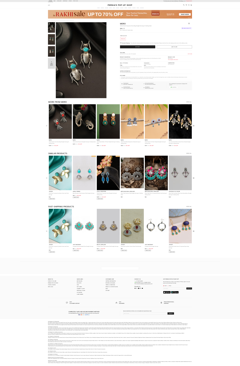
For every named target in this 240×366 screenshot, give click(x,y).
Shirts (58, 340)
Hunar (100, 333)
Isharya (55, 333)
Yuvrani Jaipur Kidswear (84, 355)
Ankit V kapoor (69, 327)
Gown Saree (154, 337)
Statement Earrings (165, 344)
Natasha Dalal (55, 322)
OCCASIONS (79, 292)
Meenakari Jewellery (118, 344)
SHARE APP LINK (189, 288)
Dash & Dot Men (53, 327)
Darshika (146, 327)
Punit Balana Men (169, 327)
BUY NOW (137, 46)
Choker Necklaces (51, 345)
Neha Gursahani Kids (98, 355)
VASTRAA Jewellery (92, 333)
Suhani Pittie (70, 334)
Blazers (102, 340)
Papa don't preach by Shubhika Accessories (55, 334)
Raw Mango (50, 322)
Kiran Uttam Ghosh (160, 322)
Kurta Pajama (119, 340)
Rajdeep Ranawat (72, 323)
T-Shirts (99, 340)
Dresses (75, 337)
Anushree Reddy (74, 322)
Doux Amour (149, 333)
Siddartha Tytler (121, 323)
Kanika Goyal (76, 324)
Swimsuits (132, 337)
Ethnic (168, 340)
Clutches (80, 345)
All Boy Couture (113, 355)
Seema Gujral (115, 323)
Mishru (171, 322)
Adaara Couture (155, 324)
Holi (51, 358)
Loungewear (155, 340)
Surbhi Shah (57, 324)
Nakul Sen (175, 322)
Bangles (65, 344)
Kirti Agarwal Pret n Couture (122, 355)
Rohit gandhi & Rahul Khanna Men (97, 327)
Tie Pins (80, 340)
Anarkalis (53, 337)
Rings (63, 344)
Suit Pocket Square (85, 340)
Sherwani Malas (160, 340)
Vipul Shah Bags (178, 333)
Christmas (88, 358)
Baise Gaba (121, 322)
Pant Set (56, 341)
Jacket (81, 352)
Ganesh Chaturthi (78, 358)
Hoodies (90, 340)
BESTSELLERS (79, 281)
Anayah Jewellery (139, 333)
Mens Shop (188, 340)
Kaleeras (81, 344)
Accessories (150, 340)
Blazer (84, 352)
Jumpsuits (128, 337)
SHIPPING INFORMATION (111, 281)
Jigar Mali (149, 324)
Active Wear (60, 341)
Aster (97, 333)
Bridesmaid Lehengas (96, 337)
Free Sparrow (92, 355)
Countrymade (63, 327)
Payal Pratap (61, 323)
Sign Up (170, 313)
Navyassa (78, 355)
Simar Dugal (122, 324)
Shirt (87, 352)
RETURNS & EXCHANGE (110, 282)
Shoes (64, 345)
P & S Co (53, 355)
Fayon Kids (50, 355)
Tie (67, 341)
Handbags (84, 345)
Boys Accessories (104, 352)
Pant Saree (158, 337)
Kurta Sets (57, 337)
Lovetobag (145, 333)
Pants (69, 340)
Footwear (64, 341)
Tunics (91, 337)
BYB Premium (129, 355)
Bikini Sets (118, 337)
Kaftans (88, 337)
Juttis (73, 345)
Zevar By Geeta (104, 333)
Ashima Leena (153, 323)
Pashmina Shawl (137, 345)
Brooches (70, 341)
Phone (170, 285)
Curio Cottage (50, 333)
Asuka (115, 327)
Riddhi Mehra (86, 323)
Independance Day (56, 358)
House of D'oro (124, 333)
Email (166, 285)
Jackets (124, 337)
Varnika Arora (69, 333)
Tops (85, 337)
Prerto (80, 334)
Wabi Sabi (111, 327)
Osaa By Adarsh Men (105, 322)
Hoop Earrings (184, 344)
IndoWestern (175, 340)
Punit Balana (66, 323)
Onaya (140, 322)
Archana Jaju (135, 324)
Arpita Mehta (105, 324)
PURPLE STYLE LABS (52, 281)
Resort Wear (114, 337)
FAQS (107, 288)
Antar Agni (69, 322)
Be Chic (169, 333)
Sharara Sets (81, 337)
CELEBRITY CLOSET (81, 288)
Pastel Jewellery (139, 344)
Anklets (102, 344)
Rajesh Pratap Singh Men (84, 327)
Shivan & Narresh (136, 322)
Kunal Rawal (118, 327)
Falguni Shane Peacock (93, 322)
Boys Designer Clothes (52, 352)
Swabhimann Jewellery (111, 333)
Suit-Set (105, 340)
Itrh (146, 324)
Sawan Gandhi (110, 324)
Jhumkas (176, 344)
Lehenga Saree (148, 337)
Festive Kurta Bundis (181, 340)
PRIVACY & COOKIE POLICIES (112, 286)
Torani (118, 324)
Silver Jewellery (158, 344)
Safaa (139, 324)
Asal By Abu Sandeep (81, 322)
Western (171, 340)
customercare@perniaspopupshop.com (144, 283)
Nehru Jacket (54, 340)
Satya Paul (65, 322)
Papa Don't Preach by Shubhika (53, 323)
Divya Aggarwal (62, 324)
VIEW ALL (189, 102)
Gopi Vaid (94, 324)
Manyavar (130, 322)
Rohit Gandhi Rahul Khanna (145, 323)
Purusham (136, 327)
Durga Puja (84, 358)
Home (49, 20)
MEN (54, 0)
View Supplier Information (173, 59)
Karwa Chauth (97, 358)
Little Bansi (58, 355)
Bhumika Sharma (184, 323)
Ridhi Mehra (126, 322)
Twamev (122, 327)
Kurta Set (57, 352)
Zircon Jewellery (132, 344)
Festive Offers (168, 337)
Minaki (128, 333)
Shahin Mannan (174, 324)
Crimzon (83, 334)
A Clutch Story (154, 333)
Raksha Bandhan (64, 358)
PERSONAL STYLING (81, 290)
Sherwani (61, 340)
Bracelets (59, 344)
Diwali (49, 358)
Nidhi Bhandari (160, 333)
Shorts (96, 340)
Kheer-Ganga (127, 327)
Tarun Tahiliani (127, 323)
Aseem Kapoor (184, 324)
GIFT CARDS (79, 286)
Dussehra (73, 358)
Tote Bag (118, 345)
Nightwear (140, 337)
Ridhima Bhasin (91, 323)
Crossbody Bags (105, 345)
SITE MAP (108, 290)
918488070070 (189, 0)
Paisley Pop (65, 334)
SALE (78, 284)
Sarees (61, 337)
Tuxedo (129, 340)
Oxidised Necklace (58, 345)
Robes (94, 340)
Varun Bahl (161, 323)
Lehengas (49, 337)
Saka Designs (108, 355)
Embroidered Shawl (144, 345)
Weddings (92, 358)
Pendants (112, 344)
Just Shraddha (118, 333)
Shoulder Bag (123, 345)
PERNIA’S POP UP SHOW (53, 282)
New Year (102, 358)
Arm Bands (99, 344)
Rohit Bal (100, 323)
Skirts (122, 337)
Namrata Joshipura (177, 323)
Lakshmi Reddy (66, 355)
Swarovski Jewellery (125, 344)
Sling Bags (99, 345)
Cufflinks (165, 340)
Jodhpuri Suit (124, 340)
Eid (60, 358)
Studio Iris (160, 324)
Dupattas (136, 337)
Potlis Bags (76, 345)
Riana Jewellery (133, 333)
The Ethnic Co (132, 327)
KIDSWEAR (65, 0)
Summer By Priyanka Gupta (114, 322)
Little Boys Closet (73, 355)
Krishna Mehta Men (156, 327)
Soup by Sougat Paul (88, 324)
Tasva (49, 327)
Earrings (53, 344)
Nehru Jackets (65, 352)
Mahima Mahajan (167, 322)
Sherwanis (71, 337)
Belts (70, 345)
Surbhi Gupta (130, 324)
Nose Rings (73, 344)
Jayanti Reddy (150, 322)
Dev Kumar (150, 327)
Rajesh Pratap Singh (79, 323)
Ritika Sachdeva (75, 334)
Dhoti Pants (103, 337)
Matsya (115, 324)
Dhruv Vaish (59, 327)
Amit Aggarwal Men (175, 327)
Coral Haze (173, 333)
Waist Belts (91, 345)
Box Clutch (132, 345)
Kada (62, 345)
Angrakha (132, 340)
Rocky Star (99, 322)
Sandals (67, 345)
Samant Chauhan (51, 324)
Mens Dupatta (141, 340)
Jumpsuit (146, 340)
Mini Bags (114, 345)
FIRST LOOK (75, 0)
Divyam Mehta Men (75, 327)
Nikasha (157, 323)
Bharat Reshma (141, 327)
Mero (123, 23)
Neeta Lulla (166, 323)
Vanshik (90, 327)
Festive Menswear (51, 341)
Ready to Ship (163, 337)
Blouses (144, 337)
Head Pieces (89, 344)
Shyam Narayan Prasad (69, 324)
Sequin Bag (128, 345)
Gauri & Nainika (145, 322)
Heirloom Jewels (107, 344)
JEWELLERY (59, 0)
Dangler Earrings (172, 344)
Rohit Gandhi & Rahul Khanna (108, 323)
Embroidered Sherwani (76, 352)
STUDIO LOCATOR (52, 284)
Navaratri (69, 358)
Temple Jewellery (145, 344)
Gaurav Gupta (137, 323)
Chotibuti (62, 355)
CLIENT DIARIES (80, 294)
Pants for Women (108, 337)
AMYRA (182, 333)
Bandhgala (136, 340)
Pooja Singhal (60, 322)
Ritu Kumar (96, 323)
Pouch (87, 345)
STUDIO (70, 0)
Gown (78, 337)
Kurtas (65, 340)
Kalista (155, 322)
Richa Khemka (143, 324)
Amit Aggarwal (170, 323)
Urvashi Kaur (179, 324)
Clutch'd (83, 333)
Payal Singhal (132, 323)
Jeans (115, 340)
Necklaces (49, 344)
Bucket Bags (110, 345)
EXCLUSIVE (79, 282)
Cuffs (56, 344)
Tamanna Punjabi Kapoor (166, 324)
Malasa (126, 324)
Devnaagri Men (162, 327)
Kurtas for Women (66, 337)
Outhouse (87, 333)
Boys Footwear (98, 352)
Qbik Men (188, 327)
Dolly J (87, 322)
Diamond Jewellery (152, 344)
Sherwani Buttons (111, 340)
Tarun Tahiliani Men (183, 327)
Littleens (104, 355)
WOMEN (50, 0)
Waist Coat (76, 340)
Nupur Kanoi (179, 322)
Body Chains (94, 344)
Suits (67, 340)
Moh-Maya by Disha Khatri (61, 333)
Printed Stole (150, 345)
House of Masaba (99, 324)
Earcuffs (85, 344)
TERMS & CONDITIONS (110, 284)
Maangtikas (78, 344)
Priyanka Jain (81, 324)
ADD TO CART (174, 46)
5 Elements (165, 333)
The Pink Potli (79, 333)
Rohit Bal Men (106, 327)
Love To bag (74, 333)
